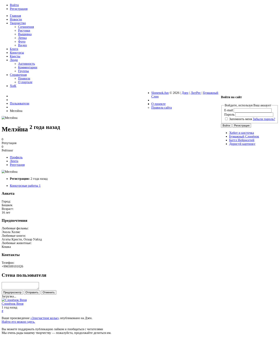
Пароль (229, 114)
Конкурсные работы (25, 185)
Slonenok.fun (160, 92)
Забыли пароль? (264, 119)
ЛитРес (196, 92)
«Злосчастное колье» (44, 318)
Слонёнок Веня (12, 303)
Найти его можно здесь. (18, 321)
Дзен (185, 92)
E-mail (228, 110)
